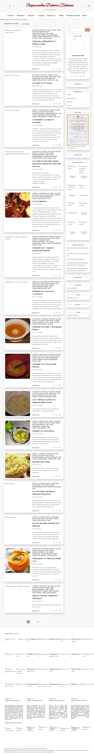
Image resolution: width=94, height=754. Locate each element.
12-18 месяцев (36, 391)
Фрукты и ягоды (47, 38)
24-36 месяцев (42, 110)
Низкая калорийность (38, 33)
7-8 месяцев (41, 453)
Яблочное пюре (81, 259)
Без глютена (36, 75)
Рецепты (31, 15)
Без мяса (55, 75)
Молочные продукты (43, 31)
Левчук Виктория (71, 248)
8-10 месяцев (36, 151)
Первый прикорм (37, 156)
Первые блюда (36, 35)
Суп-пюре (35, 38)
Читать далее (35, 68)
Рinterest (69, 105)
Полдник (43, 35)
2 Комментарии (37, 46)
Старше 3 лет (56, 36)
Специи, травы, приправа (45, 36)
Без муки (42, 30)
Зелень (34, 31)
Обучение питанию (73, 15)
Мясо (33, 196)
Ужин (40, 38)
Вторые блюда (55, 483)
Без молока (35, 30)
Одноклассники (71, 98)
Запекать (57, 195)
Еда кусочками (36, 485)
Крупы (39, 357)
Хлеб (58, 116)
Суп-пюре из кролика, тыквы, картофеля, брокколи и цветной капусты (46, 163)
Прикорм (20, 15)
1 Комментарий (37, 253)
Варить (59, 30)
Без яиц (54, 30)
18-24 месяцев (42, 236)
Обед (47, 33)
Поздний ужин (47, 156)
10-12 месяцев (42, 483)
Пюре (44, 158)
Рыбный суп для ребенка (43, 431)
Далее (38, 622)
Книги (84, 15)
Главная (10, 15)
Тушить (34, 361)
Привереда (51, 15)
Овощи (51, 33)
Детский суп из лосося (42, 83)
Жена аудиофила (72, 288)
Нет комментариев (38, 85)
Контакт (69, 94)
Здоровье (41, 15)
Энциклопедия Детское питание (49, 5)
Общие (61, 15)
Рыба (53, 78)
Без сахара (48, 30)
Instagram (69, 102)
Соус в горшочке (39, 201)
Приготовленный (52, 35)
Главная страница (5, 19)
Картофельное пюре (41, 461)
